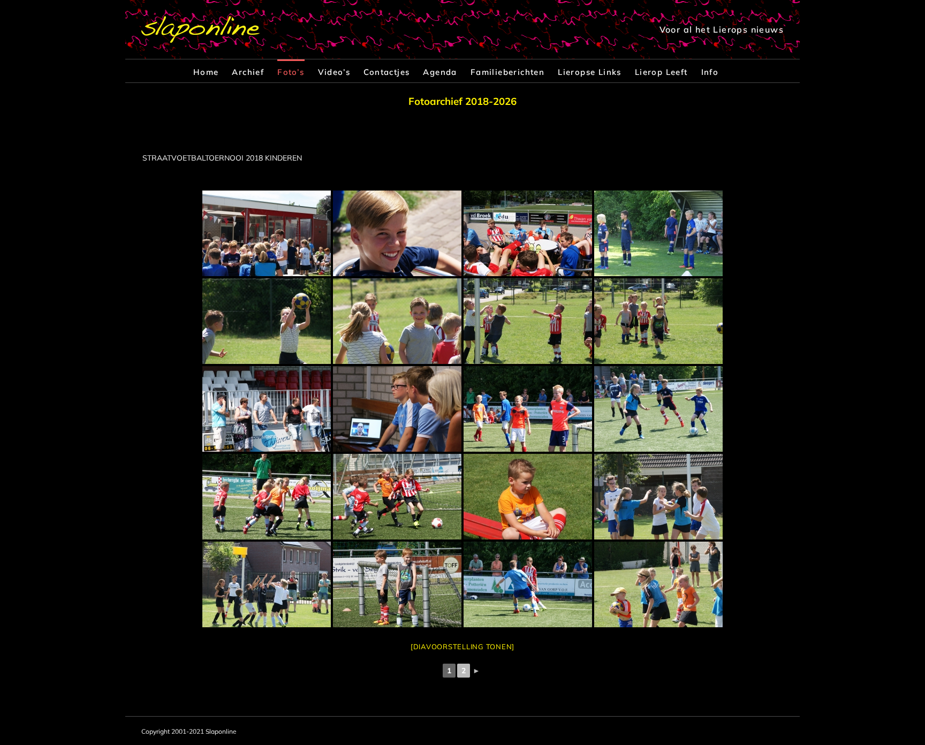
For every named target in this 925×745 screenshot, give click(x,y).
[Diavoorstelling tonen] (462, 646)
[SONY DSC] (266, 233)
